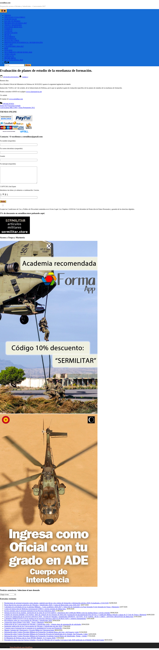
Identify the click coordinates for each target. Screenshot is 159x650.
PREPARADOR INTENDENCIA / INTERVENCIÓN (23, 42)
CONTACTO (9, 56)
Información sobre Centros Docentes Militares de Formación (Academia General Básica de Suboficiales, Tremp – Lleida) (45, 636)
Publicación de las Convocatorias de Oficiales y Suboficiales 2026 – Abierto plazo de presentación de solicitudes (42, 624)
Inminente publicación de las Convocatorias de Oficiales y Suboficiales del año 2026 (33, 626)
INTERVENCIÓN (10, 33)
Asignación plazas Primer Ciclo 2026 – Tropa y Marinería (24, 622)
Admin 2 (25, 77)
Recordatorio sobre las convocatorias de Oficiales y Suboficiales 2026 (28, 620)
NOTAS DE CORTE (11, 40)
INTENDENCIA (10, 39)
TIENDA (7, 15)
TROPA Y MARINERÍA (13, 25)
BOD (6, 48)
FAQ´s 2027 (8, 44)
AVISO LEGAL (10, 54)
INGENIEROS (9, 37)
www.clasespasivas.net (34, 92)
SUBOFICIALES (10, 19)
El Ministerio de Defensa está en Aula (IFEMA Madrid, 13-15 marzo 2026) (30, 638)
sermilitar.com (5, 3)
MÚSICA (7, 35)
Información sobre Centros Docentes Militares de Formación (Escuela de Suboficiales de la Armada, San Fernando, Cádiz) (46, 634)
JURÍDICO (8, 29)
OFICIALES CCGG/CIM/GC (14, 17)
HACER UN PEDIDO (12, 21)
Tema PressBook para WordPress (21, 647)
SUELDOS (8, 50)
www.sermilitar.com (16, 99)
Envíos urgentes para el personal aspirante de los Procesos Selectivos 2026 (29, 611)
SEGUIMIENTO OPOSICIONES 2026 (18, 52)
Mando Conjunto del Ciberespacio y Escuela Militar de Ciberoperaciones (29, 630)
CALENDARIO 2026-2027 (14, 46)
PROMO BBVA (10, 58)
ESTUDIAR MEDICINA (13, 27)
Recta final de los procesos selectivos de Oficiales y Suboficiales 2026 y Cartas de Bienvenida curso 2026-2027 (42, 605)
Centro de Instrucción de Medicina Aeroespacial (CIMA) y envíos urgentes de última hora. (35, 609)
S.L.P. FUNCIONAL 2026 (13, 60)
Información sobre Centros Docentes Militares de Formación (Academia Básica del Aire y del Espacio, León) (41, 632)
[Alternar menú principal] (3, 11)
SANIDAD (8, 31)
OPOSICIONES (8, 104)
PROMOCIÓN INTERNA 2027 (15, 23)
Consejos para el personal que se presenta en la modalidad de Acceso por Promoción (33, 628)
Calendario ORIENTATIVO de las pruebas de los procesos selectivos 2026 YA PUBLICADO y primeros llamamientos (45, 618)
